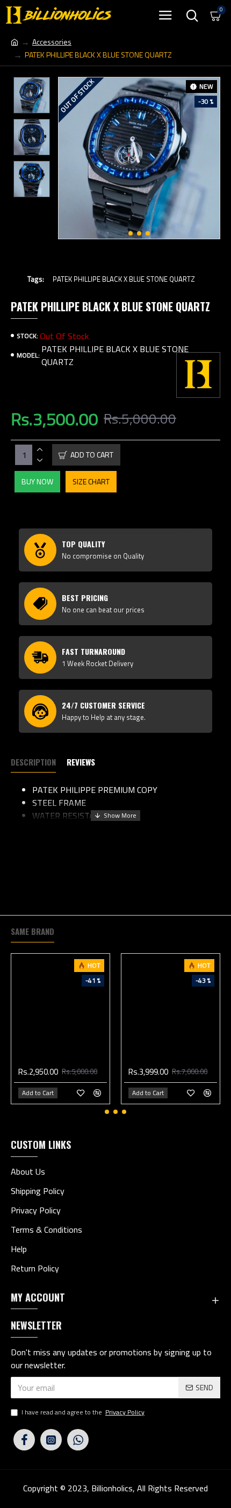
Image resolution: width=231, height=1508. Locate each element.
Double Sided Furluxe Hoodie (172, 1058)
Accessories (51, 41)
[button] (130, 233)
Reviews (81, 762)
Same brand (32, 931)
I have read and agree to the (83, 1412)
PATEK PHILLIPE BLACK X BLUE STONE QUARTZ (124, 279)
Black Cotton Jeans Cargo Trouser (62, 1058)
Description (33, 762)
